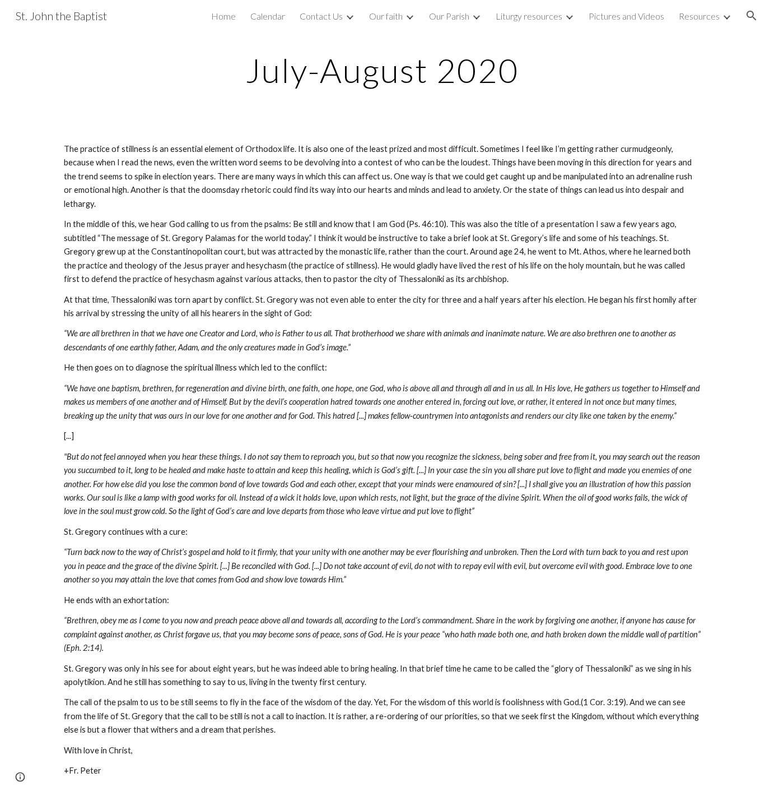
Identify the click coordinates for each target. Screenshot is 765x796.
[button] (751, 15)
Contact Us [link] (321, 16)
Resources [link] (699, 16)
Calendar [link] (267, 16)
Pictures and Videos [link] (626, 16)
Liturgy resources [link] (529, 16)
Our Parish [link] (449, 16)
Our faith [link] (386, 16)
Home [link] (223, 16)
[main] (382, 70)
